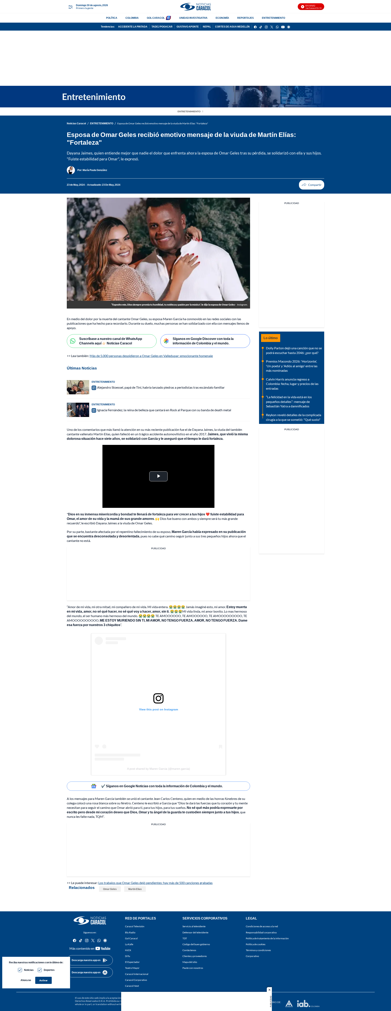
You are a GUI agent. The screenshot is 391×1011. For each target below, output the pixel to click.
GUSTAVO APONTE (188, 26)
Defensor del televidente (195, 932)
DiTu (127, 956)
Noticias (29, 969)
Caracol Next (132, 985)
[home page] (195, 6)
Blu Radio (130, 932)
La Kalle (129, 944)
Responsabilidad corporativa (261, 932)
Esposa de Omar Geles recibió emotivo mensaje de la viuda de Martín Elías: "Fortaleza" (162, 123)
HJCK (128, 950)
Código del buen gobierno (196, 944)
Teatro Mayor (132, 968)
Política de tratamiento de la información (267, 938)
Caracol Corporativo (136, 979)
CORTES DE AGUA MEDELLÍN (232, 26)
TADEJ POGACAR (162, 26)
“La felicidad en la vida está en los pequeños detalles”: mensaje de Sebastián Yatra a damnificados (289, 401)
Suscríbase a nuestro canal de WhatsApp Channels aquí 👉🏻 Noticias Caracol (110, 341)
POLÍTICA (111, 17)
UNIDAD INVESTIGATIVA (193, 17)
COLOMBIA (132, 17)
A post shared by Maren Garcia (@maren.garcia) (158, 768)
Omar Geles (110, 889)
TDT (184, 938)
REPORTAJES (245, 17)
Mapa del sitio (189, 962)
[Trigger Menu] (70, 6)
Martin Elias (135, 889)
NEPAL (207, 26)
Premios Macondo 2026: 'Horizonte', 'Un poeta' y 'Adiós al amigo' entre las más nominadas (291, 365)
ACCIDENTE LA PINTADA (132, 26)
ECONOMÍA (222, 17)
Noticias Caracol (76, 123)
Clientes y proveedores (194, 956)
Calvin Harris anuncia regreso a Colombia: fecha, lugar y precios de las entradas (292, 383)
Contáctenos (189, 950)
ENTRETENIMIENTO (273, 17)
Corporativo (252, 956)
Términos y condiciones (258, 950)
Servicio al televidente (193, 926)
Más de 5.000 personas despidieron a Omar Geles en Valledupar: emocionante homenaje (151, 356)
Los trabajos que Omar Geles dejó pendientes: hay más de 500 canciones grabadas (155, 883)
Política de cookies (255, 944)
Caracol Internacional (136, 974)
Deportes (49, 969)
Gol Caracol (131, 938)
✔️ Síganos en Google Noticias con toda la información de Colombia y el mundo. (162, 786)
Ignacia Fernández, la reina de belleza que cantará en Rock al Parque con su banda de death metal (164, 410)
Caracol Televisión (134, 926)
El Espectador (132, 962)
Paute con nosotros (192, 968)
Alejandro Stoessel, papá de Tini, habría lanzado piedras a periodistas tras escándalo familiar (161, 387)
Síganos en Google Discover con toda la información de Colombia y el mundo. (203, 341)
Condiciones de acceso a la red (262, 926)
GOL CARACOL (156, 17)
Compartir (311, 185)
